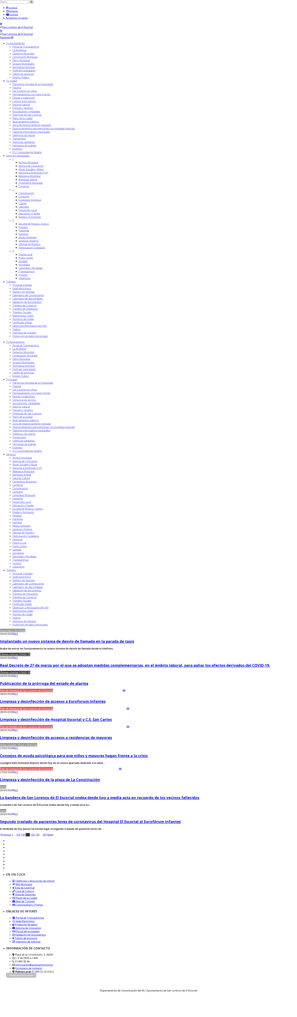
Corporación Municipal (24, 57)
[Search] (1, 30)
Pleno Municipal (21, 60)
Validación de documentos (26, 302)
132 (32, 834)
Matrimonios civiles (22, 611)
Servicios (17, 155)
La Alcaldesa (19, 50)
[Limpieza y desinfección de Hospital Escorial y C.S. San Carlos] (91, 708)
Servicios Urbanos (29, 240)
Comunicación (26, 193)
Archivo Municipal (28, 162)
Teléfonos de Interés (23, 434)
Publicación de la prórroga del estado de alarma (44, 683)
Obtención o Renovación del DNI (30, 607)
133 (37, 834)
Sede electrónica (21, 288)
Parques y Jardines (22, 108)
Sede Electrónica (24, 921)
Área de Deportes (25, 894)
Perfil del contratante (23, 70)
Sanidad (23, 261)
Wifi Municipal (23, 884)
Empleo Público (20, 77)
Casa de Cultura (21, 478)
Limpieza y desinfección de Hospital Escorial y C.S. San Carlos (56, 719)
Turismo (23, 275)
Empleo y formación (23, 512)
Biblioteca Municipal (30, 176)
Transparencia (26, 271)
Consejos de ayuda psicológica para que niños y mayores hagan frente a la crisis (74, 755)
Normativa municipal (23, 67)
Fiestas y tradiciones (23, 98)
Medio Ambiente (28, 237)
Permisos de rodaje (23, 319)
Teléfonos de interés (23, 135)
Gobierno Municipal (23, 53)
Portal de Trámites (22, 573)
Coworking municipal (30, 200)
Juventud (23, 234)
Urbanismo (25, 278)
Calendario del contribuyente (28, 295)
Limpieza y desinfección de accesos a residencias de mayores (56, 737)
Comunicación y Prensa (29, 905)
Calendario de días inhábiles (27, 298)
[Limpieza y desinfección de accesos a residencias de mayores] (91, 726)
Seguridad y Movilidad (30, 268)
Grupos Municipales (23, 63)
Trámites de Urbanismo (25, 309)
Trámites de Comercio (24, 305)
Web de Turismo (25, 901)
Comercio (24, 186)
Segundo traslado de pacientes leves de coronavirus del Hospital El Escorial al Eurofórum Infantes (90, 821)
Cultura (22, 203)
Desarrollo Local (28, 210)
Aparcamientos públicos (25, 121)
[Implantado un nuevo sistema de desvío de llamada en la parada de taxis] (51, 630)
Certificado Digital (22, 322)
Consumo (24, 196)
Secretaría (24, 264)
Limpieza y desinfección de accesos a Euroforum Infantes (53, 701)
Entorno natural (21, 104)
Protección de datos (25, 924)
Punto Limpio (26, 258)
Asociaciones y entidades (26, 111)
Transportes (19, 138)
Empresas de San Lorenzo (27, 115)
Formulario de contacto (28, 968)
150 (44, 834)
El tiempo (17, 149)
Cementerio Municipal (31, 183)
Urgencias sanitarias (23, 142)
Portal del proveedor (27, 931)
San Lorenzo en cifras (24, 91)
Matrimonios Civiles (23, 315)
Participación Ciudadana (32, 247)
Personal (17, 539)
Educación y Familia (29, 213)
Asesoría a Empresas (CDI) (33, 172)
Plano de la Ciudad (26, 898)
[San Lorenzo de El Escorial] (16, 27)
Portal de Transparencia (25, 46)
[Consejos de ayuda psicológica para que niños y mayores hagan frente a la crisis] (79, 745)
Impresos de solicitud (24, 332)
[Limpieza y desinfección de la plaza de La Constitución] (87, 768)
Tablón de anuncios (23, 74)
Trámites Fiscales (21, 312)
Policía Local (25, 254)
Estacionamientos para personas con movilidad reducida (43, 128)
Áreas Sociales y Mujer (31, 169)
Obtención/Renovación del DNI (29, 326)
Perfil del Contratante (24, 369)
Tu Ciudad (11, 379)
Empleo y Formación (30, 217)
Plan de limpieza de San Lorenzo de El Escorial (26, 690)
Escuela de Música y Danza (34, 223)
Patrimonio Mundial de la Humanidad (32, 84)
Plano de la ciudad (22, 118)
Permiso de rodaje (22, 614)
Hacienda (24, 230)
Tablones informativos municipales (31, 132)
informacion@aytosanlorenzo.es (34, 965)
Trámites (11, 281)
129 (18, 834)
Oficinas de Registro (30, 244)
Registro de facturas (23, 292)
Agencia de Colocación (31, 166)
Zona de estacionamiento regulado (31, 125)
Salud (3, 787)
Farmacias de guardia (24, 145)
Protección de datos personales (30, 336)
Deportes (24, 206)
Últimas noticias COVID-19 (15, 654)
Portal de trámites (22, 285)
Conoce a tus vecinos (24, 101)
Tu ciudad (11, 80)
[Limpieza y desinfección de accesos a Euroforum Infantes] (89, 690)
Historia (16, 87)
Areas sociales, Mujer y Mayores (18, 745)
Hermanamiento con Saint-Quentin (31, 94)
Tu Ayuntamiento (15, 43)
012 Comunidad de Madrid (27, 152)
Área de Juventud (24, 887)
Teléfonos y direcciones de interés (35, 881)
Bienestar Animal (28, 179)
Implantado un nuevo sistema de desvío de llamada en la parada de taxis (67, 641)
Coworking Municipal (23, 495)
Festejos (23, 227)
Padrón (16, 329)
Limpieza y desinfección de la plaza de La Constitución (50, 779)
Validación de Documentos (30, 935)
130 (23, 834)
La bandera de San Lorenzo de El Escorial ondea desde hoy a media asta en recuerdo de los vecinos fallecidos (99, 797)
